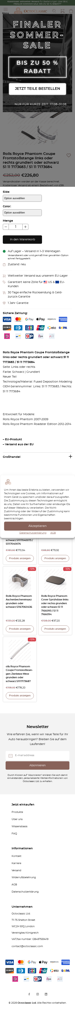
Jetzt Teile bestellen (37, 89)
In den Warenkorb (22, 239)
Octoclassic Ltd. (27, 1003)
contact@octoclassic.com (27, 946)
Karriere (16, 863)
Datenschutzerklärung (32, 532)
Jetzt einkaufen (23, 804)
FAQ (14, 833)
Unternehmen (22, 906)
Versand (16, 870)
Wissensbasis (19, 826)
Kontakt (16, 856)
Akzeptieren (37, 526)
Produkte (17, 812)
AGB (53, 532)
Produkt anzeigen (20, 558)
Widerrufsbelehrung (24, 877)
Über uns (17, 819)
